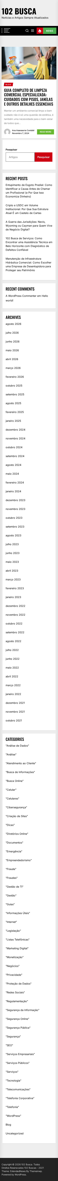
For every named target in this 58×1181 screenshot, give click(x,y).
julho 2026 (12, 332)
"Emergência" (14, 851)
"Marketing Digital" (17, 948)
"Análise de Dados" (17, 745)
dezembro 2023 (15, 500)
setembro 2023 (15, 526)
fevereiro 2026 (15, 376)
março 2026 (13, 368)
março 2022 (13, 685)
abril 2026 (12, 359)
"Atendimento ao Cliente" (21, 763)
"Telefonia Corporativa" (20, 1098)
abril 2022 (12, 676)
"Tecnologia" (13, 1080)
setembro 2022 (15, 632)
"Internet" (11, 921)
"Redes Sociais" (15, 992)
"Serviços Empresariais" (20, 1054)
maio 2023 (12, 561)
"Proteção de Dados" (18, 983)
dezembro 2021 (15, 702)
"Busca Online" (15, 780)
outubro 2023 (14, 517)
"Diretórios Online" (17, 833)
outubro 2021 (14, 720)
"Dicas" (10, 825)
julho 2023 (12, 544)
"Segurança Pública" (18, 1027)
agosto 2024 (13, 464)
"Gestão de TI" (14, 886)
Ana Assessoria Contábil (23, 130)
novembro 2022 (15, 614)
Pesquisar (11, 149)
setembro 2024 (15, 456)
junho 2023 (12, 553)
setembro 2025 (15, 394)
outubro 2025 (14, 385)
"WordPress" (13, 1115)
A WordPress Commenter (21, 295)
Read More (45, 132)
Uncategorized (15, 1133)
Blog (8, 1124)
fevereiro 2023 (15, 588)
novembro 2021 (15, 711)
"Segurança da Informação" (22, 1010)
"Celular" (11, 789)
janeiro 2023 (13, 597)
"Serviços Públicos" (17, 1063)
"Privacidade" (14, 974)
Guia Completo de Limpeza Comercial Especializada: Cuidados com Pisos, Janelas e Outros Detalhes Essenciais (28, 97)
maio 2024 (12, 473)
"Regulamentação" (17, 1001)
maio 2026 (12, 350)
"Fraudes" (12, 877)
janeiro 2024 (13, 491)
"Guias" (10, 904)
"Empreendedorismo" (19, 860)
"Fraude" (11, 869)
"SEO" (9, 1045)
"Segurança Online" (17, 1018)
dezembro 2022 (15, 605)
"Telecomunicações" (18, 1089)
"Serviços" (12, 1071)
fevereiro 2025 (15, 412)
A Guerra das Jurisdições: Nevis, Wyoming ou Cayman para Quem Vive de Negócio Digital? (29, 225)
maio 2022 (12, 667)
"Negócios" (12, 966)
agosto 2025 (13, 403)
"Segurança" (13, 1036)
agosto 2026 (13, 323)
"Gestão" (11, 895)
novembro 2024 (15, 438)
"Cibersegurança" (16, 807)
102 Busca (19, 11)
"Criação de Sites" (17, 816)
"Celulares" (12, 798)
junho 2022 (12, 658)
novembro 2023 (15, 509)
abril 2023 (12, 570)
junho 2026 (12, 341)
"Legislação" (13, 930)
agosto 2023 (13, 535)
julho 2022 (12, 650)
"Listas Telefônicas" (17, 939)
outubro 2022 (14, 623)
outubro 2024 (14, 447)
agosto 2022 (13, 641)
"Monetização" (15, 957)
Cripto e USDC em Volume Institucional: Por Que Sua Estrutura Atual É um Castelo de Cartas (27, 209)
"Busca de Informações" (20, 772)
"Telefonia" (12, 1107)
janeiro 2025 (13, 420)
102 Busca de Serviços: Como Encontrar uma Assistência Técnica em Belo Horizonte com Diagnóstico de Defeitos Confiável (29, 244)
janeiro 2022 (13, 694)
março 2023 (13, 579)
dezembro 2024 (15, 429)
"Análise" (11, 754)
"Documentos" (14, 842)
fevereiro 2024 (15, 482)
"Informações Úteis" (18, 913)
